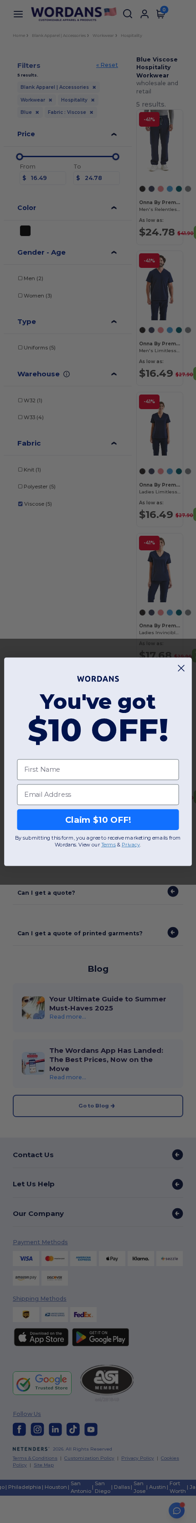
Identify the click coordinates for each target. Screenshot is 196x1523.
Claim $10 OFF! (98, 819)
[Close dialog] (181, 668)
